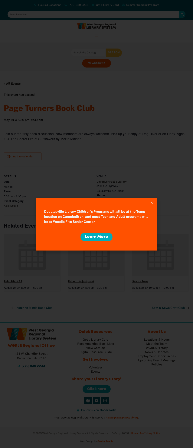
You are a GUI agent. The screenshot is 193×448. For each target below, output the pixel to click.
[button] (151, 202)
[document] (96, 224)
